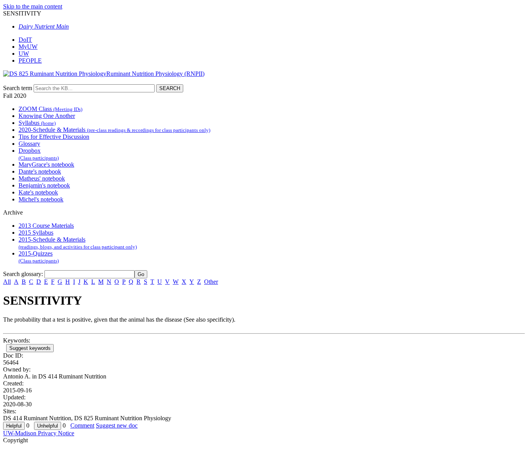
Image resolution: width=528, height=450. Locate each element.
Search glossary (22, 274)
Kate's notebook (38, 192)
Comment (82, 425)
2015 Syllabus (36, 232)
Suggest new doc (117, 425)
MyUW (28, 46)
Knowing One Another (47, 115)
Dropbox (39, 154)
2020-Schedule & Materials (114, 129)
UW (24, 53)
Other (211, 281)
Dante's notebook (40, 171)
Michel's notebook (41, 199)
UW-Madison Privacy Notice (38, 433)
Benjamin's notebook (44, 185)
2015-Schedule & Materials (78, 243)
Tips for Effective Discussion (54, 136)
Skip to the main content (32, 6)
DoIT (25, 39)
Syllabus (37, 122)
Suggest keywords (30, 348)
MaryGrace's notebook (46, 164)
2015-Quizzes (39, 257)
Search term (17, 88)
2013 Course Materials (46, 225)
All (7, 281)
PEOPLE (30, 60)
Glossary (29, 143)
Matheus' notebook (42, 178)
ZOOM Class (50, 109)
